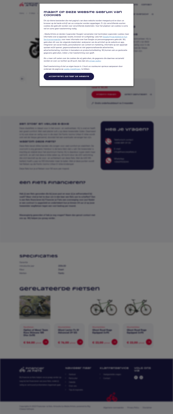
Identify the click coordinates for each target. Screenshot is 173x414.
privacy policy (95, 61)
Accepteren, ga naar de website (69, 76)
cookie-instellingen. (72, 69)
